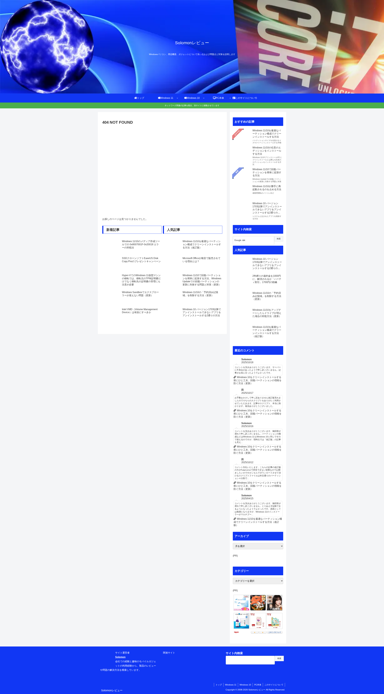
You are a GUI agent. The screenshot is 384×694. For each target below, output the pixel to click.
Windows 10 (245, 685)
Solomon (120, 657)
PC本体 (257, 685)
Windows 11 (230, 685)
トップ (219, 685)
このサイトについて (273, 685)
